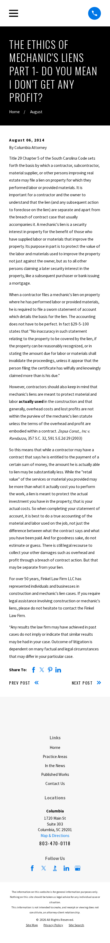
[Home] (55, 717)
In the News (55, 765)
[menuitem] (32, 925)
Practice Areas (55, 756)
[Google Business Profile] (77, 868)
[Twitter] (43, 868)
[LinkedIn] (66, 868)
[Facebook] (32, 868)
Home (55, 747)
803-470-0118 (54, 843)
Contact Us (55, 783)
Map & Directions (55, 835)
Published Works (55, 774)
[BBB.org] (55, 868)
